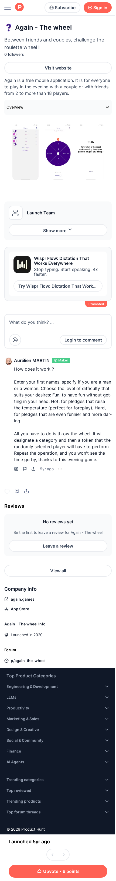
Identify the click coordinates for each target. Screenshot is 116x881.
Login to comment (83, 340)
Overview (14, 107)
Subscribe (65, 7)
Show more (54, 230)
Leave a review (58, 546)
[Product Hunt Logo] (19, 7)
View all (58, 570)
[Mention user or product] (15, 340)
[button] (8, 361)
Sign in (100, 7)
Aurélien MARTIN (32, 360)
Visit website (58, 68)
